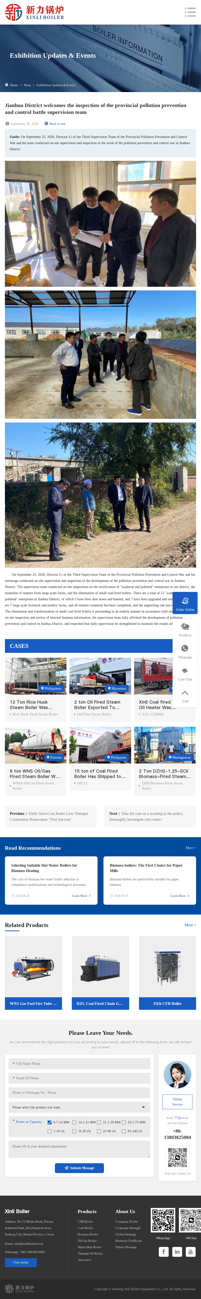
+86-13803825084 (32, 1252)
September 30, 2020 (24, 124)
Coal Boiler (85, 1228)
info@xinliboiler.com (28, 1243)
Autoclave (84, 1260)
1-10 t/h (58, 1131)
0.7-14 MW (61, 1122)
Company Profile (126, 1221)
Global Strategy (125, 1234)
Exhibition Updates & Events (56, 85)
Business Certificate (128, 1241)
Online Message (126, 1247)
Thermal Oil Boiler (90, 1253)
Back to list (57, 124)
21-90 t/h (109, 1131)
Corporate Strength (128, 1228)
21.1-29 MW (112, 1122)
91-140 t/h (135, 1131)
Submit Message (82, 1168)
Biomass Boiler (88, 1234)
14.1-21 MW (87, 1122)
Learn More (79, 896)
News (27, 85)
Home (14, 85)
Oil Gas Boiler (87, 1241)
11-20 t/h (84, 1131)
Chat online (21, 1262)
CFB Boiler (85, 1221)
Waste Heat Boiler (89, 1247)
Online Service (177, 1101)
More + (191, 848)
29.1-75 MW (137, 1122)
